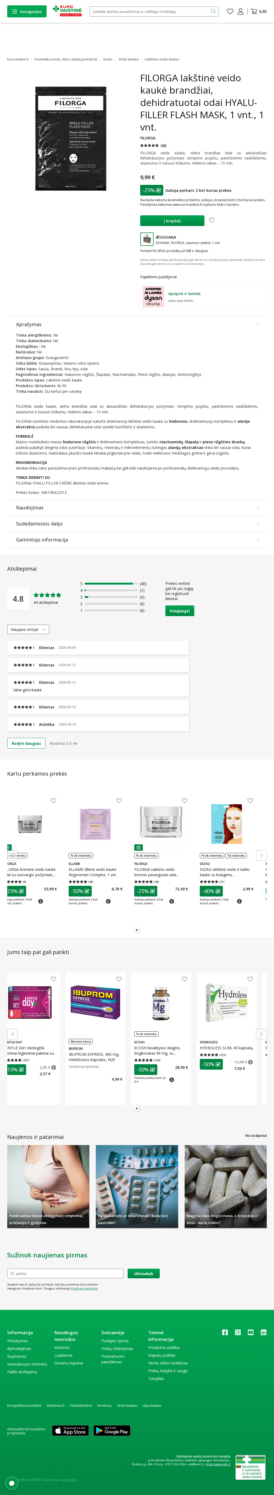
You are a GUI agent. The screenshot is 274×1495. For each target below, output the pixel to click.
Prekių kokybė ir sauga (167, 1370)
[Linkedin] (263, 1334)
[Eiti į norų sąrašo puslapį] (230, 11)
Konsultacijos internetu (27, 1364)
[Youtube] (251, 1334)
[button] (153, 145)
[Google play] (112, 1431)
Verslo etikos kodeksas (168, 1363)
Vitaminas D (55, 1405)
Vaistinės (62, 1347)
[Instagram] (238, 1334)
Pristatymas (17, 1340)
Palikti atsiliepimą (22, 1371)
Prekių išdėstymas (117, 1348)
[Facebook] (225, 1334)
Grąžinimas (16, 1356)
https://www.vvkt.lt (218, 1464)
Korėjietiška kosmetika (24, 1405)
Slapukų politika (161, 1355)
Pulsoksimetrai (81, 1405)
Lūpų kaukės (151, 1405)
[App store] (70, 1431)
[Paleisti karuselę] (137, 930)
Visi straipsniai (256, 1135)
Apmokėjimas (19, 1348)
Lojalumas (63, 1355)
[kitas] (261, 855)
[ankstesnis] (12, 855)
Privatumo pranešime (84, 1288)
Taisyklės (156, 1378)
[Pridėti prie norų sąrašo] (212, 220)
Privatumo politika (164, 1347)
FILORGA (147, 137)
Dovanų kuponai (68, 1363)
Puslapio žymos (115, 1340)
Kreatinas (104, 1405)
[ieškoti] (214, 11)
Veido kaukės (127, 1405)
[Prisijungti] (240, 11)
